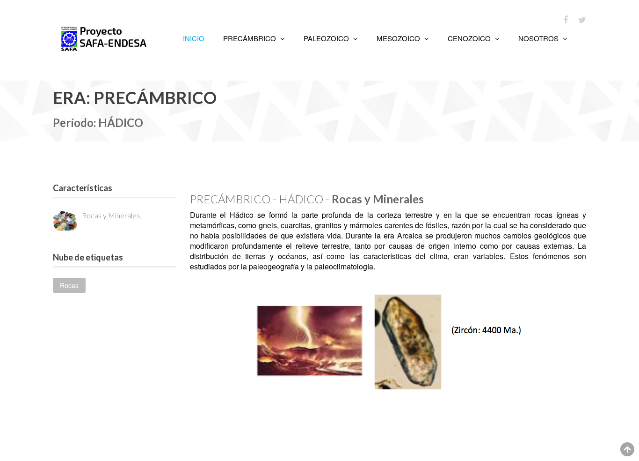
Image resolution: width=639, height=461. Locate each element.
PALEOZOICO (327, 38)
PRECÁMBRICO (250, 38)
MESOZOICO (399, 38)
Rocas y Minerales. (111, 215)
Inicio (193, 38)
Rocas (69, 285)
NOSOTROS (539, 38)
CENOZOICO (470, 38)
